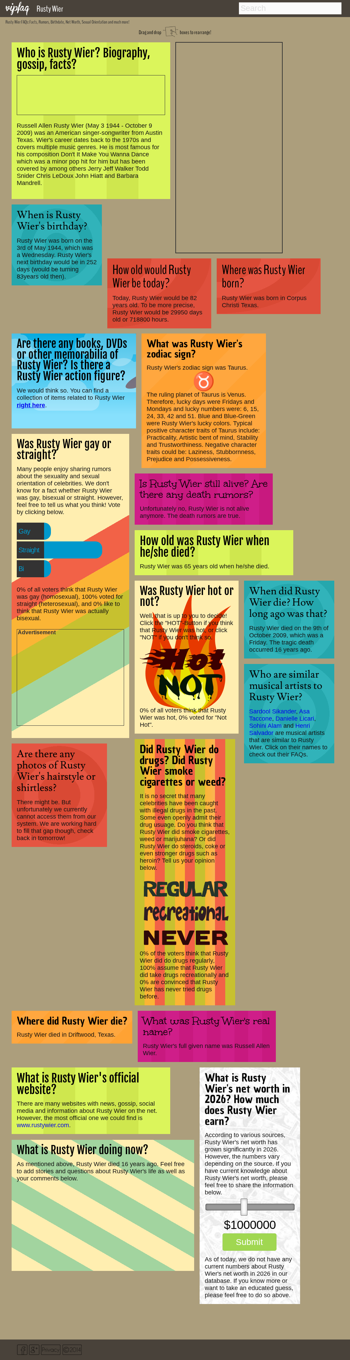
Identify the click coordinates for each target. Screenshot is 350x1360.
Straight (28, 550)
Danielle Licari (294, 718)
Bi (21, 568)
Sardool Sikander (272, 711)
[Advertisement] (229, 146)
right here (31, 405)
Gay (24, 531)
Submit (249, 1242)
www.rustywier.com (43, 1125)
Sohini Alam (265, 725)
